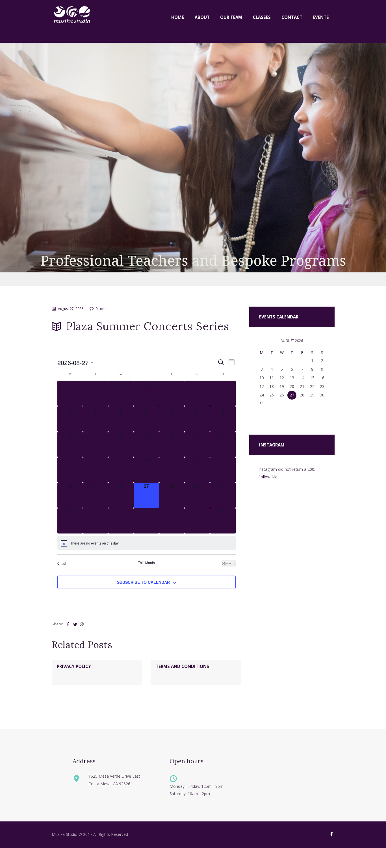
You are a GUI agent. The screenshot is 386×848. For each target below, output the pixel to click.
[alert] (146, 543)
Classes (262, 17)
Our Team (231, 17)
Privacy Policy (74, 666)
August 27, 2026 (70, 308)
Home (177, 17)
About (202, 17)
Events (321, 17)
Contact (291, 17)
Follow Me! (268, 477)
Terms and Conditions (182, 666)
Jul (64, 563)
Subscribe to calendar (143, 582)
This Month (146, 562)
